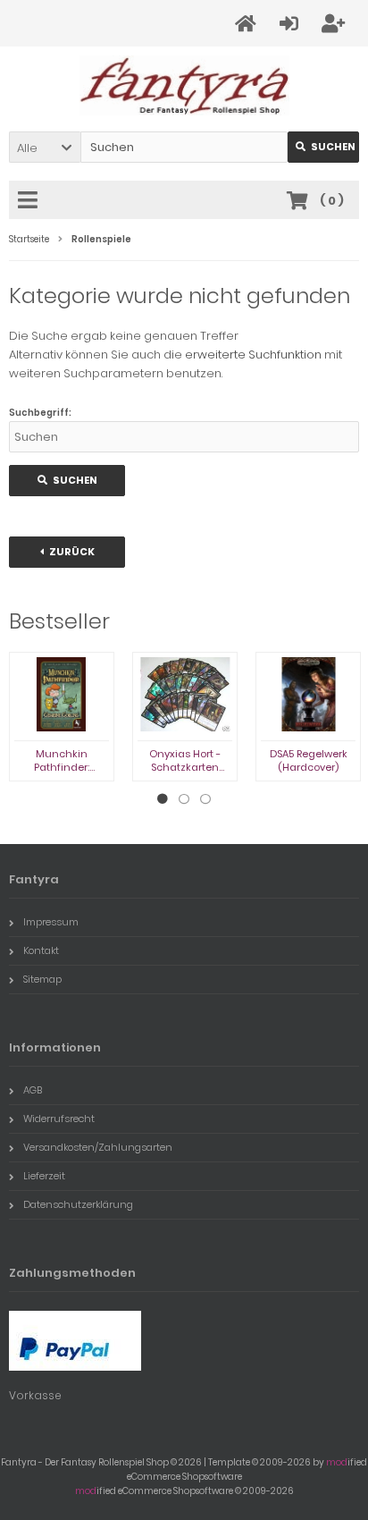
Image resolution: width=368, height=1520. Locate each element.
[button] (44, 147)
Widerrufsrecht (59, 1118)
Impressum (51, 922)
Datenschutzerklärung (78, 1204)
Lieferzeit (44, 1176)
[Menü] (30, 201)
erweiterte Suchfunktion (253, 354)
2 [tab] (184, 799)
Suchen (323, 147)
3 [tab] (205, 799)
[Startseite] (248, 24)
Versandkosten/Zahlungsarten (97, 1147)
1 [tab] (162, 799)
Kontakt (41, 950)
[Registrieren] (336, 24)
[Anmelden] (292, 24)
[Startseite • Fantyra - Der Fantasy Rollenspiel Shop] (184, 85)
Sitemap (42, 979)
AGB (32, 1090)
